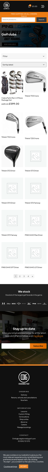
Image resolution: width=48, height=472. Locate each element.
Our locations (24, 417)
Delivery (24, 395)
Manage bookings (24, 427)
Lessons (24, 411)
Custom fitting (24, 414)
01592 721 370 (24, 441)
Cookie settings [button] (10, 466)
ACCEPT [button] (23, 466)
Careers (24, 425)
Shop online (24, 419)
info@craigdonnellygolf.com (24, 439)
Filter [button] (5, 56)
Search (24, 16)
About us (24, 422)
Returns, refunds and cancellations (24, 398)
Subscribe (38, 346)
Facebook (38, 336)
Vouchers (24, 400)
